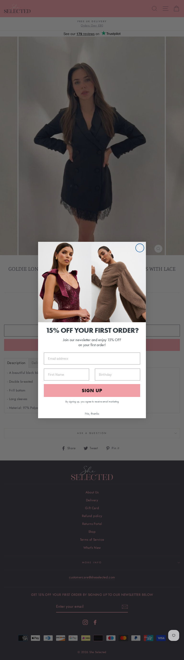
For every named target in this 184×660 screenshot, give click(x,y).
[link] (92, 282)
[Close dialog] (140, 248)
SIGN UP (92, 390)
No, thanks (92, 413)
